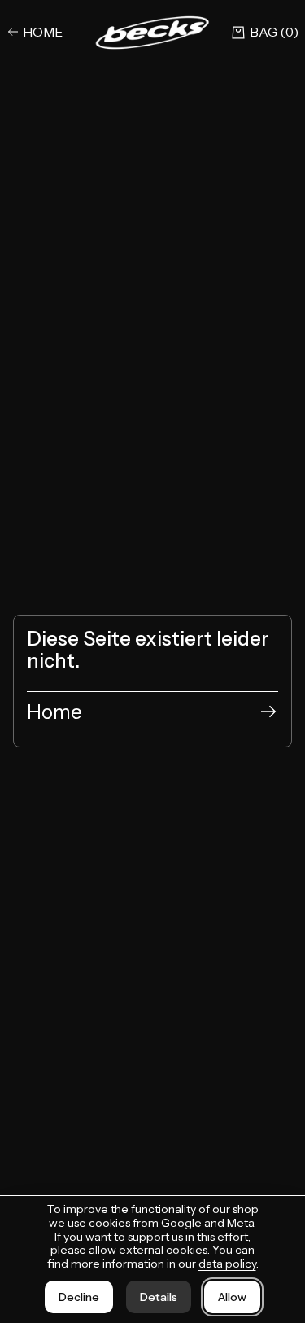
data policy (227, 1263)
